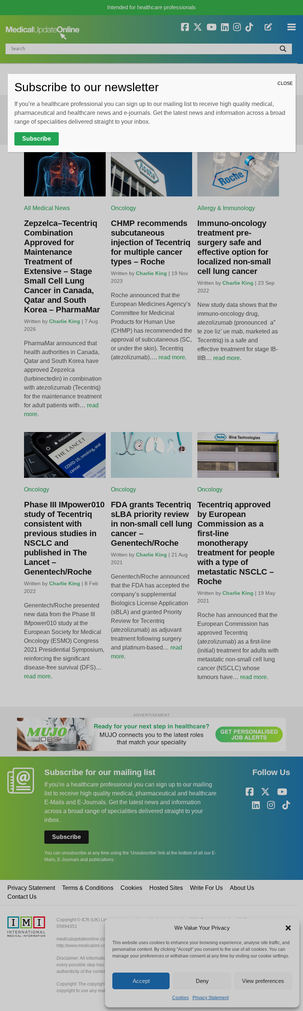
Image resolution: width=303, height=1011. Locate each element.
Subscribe (36, 139)
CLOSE (285, 83)
